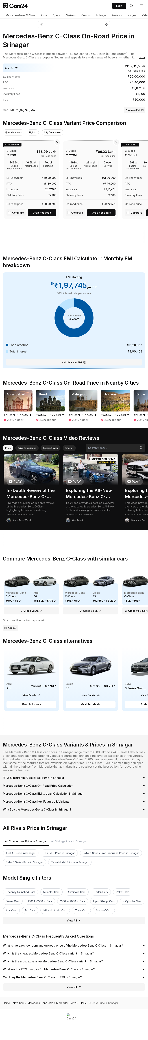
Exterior (69, 448)
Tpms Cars (81, 910)
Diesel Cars (12, 901)
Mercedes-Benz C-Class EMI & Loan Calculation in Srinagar (43, 793)
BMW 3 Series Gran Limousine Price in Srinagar (111, 853)
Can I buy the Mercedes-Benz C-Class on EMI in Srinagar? (42, 977)
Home (7, 1003)
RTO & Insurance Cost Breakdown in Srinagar (33, 778)
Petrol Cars (122, 892)
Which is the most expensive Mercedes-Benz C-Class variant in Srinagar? (53, 961)
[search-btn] (131, 5)
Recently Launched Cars (20, 892)
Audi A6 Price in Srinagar (20, 853)
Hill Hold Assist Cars (55, 910)
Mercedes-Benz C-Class (20, 15)
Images (132, 15)
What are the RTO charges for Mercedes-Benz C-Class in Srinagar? (49, 969)
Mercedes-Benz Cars (41, 1003)
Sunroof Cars (104, 910)
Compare (18, 212)
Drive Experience (27, 448)
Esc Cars (30, 910)
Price (44, 15)
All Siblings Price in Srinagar (69, 841)
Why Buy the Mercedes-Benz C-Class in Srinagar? (37, 809)
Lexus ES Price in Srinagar (59, 853)
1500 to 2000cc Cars (72, 901)
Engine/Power (50, 448)
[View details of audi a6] (31, 679)
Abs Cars (11, 910)
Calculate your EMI (72, 362)
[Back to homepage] (15, 6)
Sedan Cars (101, 892)
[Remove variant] (57, 142)
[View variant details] (31, 179)
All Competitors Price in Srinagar (26, 841)
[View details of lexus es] (90, 679)
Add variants (15, 132)
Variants (71, 15)
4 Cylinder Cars (132, 901)
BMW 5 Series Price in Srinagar (24, 862)
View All (72, 920)
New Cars (19, 1003)
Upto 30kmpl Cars (104, 901)
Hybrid (32, 132)
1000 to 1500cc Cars (40, 901)
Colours (86, 15)
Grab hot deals (42, 212)
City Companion (52, 132)
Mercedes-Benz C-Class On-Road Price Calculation (38, 785)
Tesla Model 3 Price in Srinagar (69, 862)
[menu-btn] (141, 5)
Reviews (117, 15)
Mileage (101, 15)
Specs (56, 15)
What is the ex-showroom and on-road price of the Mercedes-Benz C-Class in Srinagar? (63, 945)
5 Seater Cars (51, 892)
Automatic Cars (77, 892)
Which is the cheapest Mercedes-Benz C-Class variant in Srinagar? (48, 953)
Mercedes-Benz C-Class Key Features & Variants (36, 801)
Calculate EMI (133, 110)
